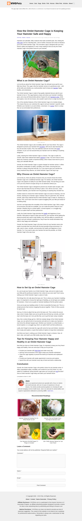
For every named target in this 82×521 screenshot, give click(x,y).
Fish (47, 3)
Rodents (23, 37)
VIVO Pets (19, 37)
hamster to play (54, 97)
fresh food (38, 350)
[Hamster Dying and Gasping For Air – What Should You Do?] (29, 416)
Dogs (39, 3)
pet (57, 371)
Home (31, 3)
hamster (55, 88)
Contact (32, 499)
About (71, 3)
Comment (20, 453)
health (45, 213)
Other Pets (58, 3)
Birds (44, 3)
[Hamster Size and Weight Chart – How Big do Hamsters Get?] (53, 416)
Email (19, 478)
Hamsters (28, 37)
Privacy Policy (51, 499)
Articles (65, 3)
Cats (35, 3)
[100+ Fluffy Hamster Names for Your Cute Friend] (53, 439)
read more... (50, 390)
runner (52, 106)
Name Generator (41, 499)
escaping (42, 146)
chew (58, 148)
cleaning (42, 157)
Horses (52, 3)
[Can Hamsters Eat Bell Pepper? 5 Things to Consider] (29, 439)
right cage (20, 42)
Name (19, 471)
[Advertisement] (41, 19)
